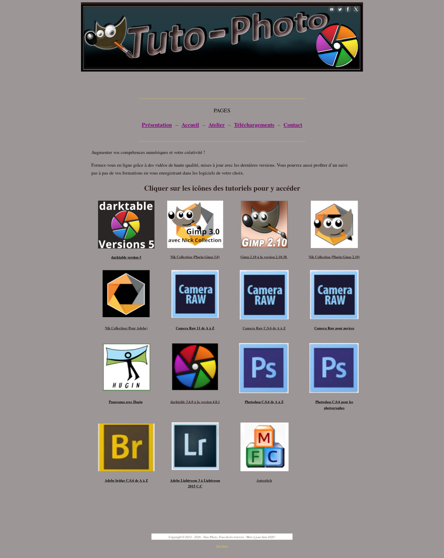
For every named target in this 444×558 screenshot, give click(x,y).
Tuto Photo (222, 546)
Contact (293, 124)
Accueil (190, 124)
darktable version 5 (126, 257)
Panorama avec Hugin (125, 401)
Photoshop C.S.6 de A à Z (264, 401)
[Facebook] (348, 9)
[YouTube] (331, 9)
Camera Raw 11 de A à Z (195, 328)
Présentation (157, 124)
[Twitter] (339, 9)
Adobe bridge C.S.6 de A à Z (126, 480)
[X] (356, 9)
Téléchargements (254, 124)
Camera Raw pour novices (334, 328)
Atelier (216, 124)
